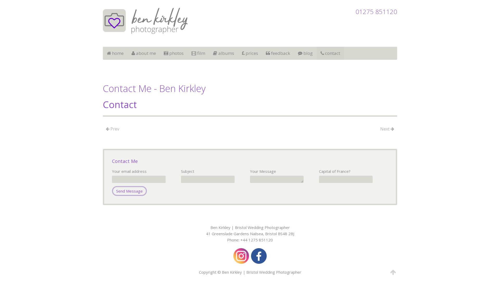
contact (332, 53)
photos (176, 53)
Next (385, 129)
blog (307, 53)
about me (145, 53)
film (200, 53)
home (117, 53)
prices (251, 53)
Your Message (263, 171)
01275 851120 (376, 11)
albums (225, 53)
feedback (280, 53)
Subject (187, 171)
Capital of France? (335, 171)
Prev (114, 129)
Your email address (129, 171)
